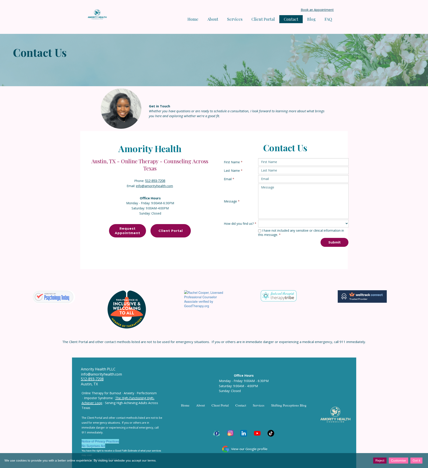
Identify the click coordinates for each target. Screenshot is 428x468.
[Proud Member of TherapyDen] (126, 309)
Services (258, 405)
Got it (416, 460)
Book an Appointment (317, 9)
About (212, 19)
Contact (291, 19)
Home (192, 19)
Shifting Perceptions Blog (289, 405)
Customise (398, 460)
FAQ (328, 19)
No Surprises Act (93, 445)
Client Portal (263, 19)
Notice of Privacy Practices (100, 441)
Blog (311, 19)
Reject (379, 460)
